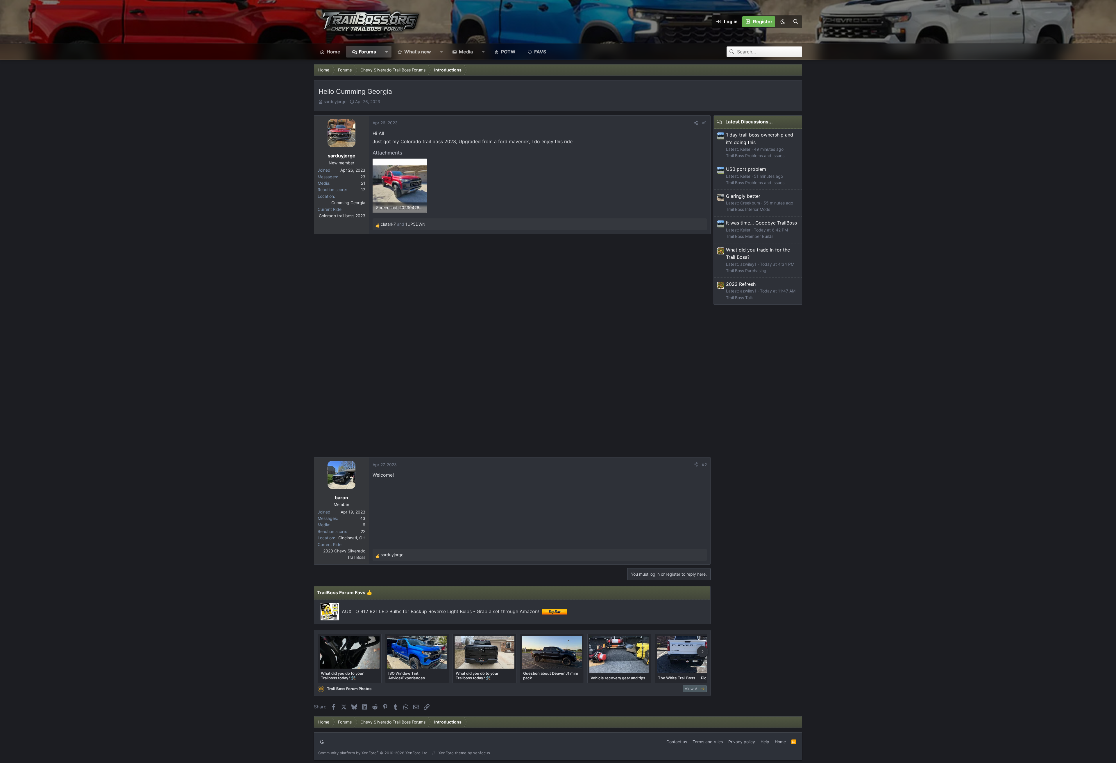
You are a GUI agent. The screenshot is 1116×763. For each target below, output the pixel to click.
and (403, 224)
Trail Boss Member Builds (749, 236)
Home (333, 52)
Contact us (676, 741)
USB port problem (746, 169)
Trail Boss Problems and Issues (755, 155)
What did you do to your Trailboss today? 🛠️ (342, 675)
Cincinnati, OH (351, 537)
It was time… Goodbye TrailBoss (761, 223)
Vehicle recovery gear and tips (618, 678)
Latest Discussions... (749, 122)
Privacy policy (741, 741)
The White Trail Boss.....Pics (683, 678)
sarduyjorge (335, 101)
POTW (508, 52)
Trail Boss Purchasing (746, 270)
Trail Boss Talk (739, 297)
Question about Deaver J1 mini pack (550, 675)
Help (765, 741)
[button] (782, 21)
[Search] (795, 21)
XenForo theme (452, 753)
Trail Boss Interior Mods (748, 209)
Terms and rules (708, 741)
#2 (704, 464)
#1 (704, 122)
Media (466, 52)
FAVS (540, 52)
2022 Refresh (741, 284)
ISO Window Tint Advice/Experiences (406, 675)
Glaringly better (743, 196)
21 (363, 183)
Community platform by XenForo (373, 753)
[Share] (696, 123)
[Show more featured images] (702, 651)
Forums (367, 52)
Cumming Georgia (348, 202)
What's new (417, 52)
